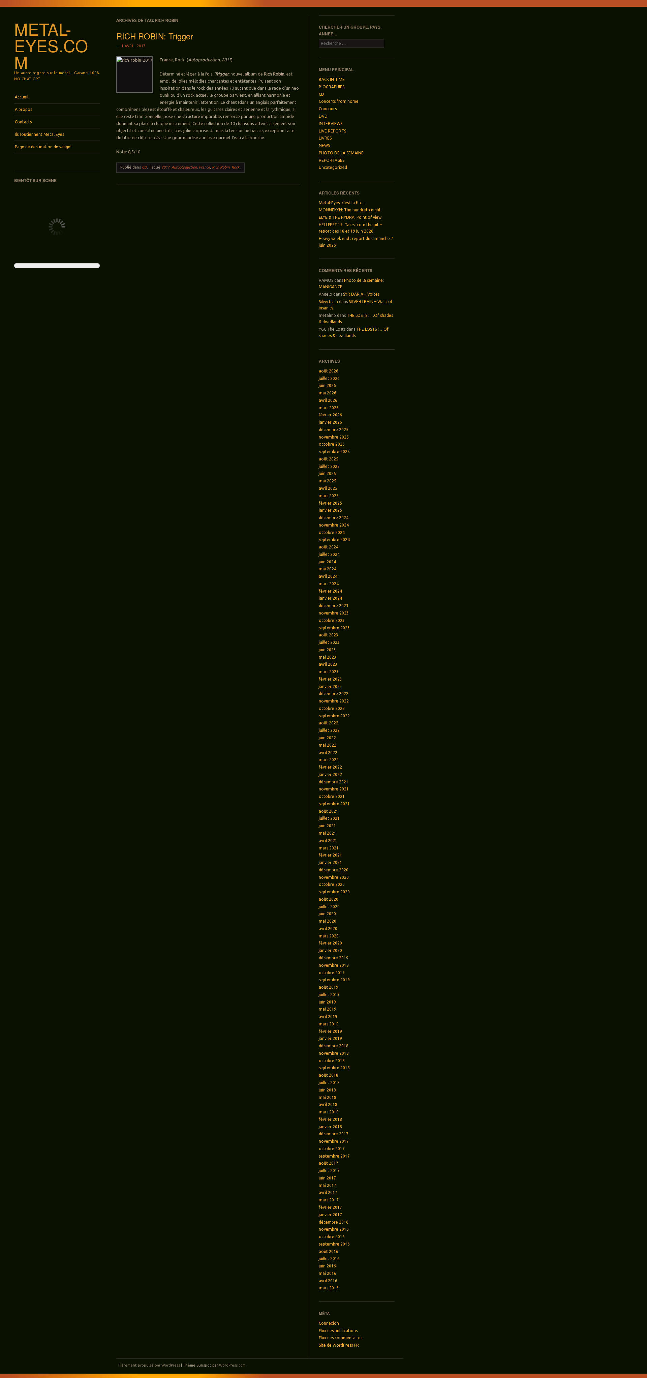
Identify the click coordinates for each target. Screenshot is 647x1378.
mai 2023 (327, 657)
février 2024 (330, 591)
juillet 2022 (329, 730)
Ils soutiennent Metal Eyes (39, 134)
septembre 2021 (334, 804)
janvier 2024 (330, 598)
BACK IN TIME (332, 79)
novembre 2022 (334, 701)
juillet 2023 (329, 642)
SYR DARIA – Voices (361, 294)
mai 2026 (327, 393)
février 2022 (330, 767)
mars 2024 (329, 583)
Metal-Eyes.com (51, 45)
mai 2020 (327, 921)
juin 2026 (327, 385)
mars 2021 (329, 848)
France (204, 167)
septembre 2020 (334, 892)
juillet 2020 (329, 906)
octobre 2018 (332, 1060)
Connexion (329, 1323)
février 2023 (330, 679)
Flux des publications (338, 1330)
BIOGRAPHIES (331, 87)
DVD (323, 116)
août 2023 (328, 635)
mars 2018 (329, 1112)
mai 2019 (327, 1009)
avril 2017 (328, 1192)
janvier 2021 (330, 862)
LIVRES (325, 138)
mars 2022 (329, 759)
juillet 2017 (329, 1170)
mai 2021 (327, 833)
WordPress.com (232, 1365)
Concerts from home (339, 101)
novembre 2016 (334, 1229)
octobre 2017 (332, 1148)
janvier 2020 (330, 950)
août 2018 (328, 1075)
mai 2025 (327, 481)
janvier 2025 (330, 510)
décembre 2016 (333, 1222)
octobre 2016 (332, 1236)
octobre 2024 (332, 532)
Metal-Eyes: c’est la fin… (342, 203)
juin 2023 (327, 650)
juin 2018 (327, 1090)
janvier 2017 (330, 1214)
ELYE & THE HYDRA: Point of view (350, 217)
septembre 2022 (334, 716)
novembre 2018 (334, 1053)
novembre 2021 (334, 789)
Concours (328, 109)
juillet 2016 (329, 1258)
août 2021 (328, 811)
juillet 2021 (329, 818)
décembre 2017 (333, 1134)
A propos (23, 109)
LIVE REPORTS (332, 131)
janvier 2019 (330, 1038)
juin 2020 (327, 913)
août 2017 (328, 1163)
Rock (236, 167)
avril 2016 (328, 1281)
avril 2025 (328, 488)
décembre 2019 (333, 958)
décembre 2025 (333, 429)
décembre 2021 (333, 782)
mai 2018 (327, 1097)
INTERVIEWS (330, 123)
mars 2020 (329, 936)
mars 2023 (329, 671)
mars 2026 (329, 408)
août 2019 (328, 987)
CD (144, 167)
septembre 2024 (334, 539)
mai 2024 (327, 569)
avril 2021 (328, 840)
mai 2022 (327, 745)
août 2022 (328, 723)
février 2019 (330, 1031)
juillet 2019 (329, 994)
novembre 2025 (334, 437)
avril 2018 (328, 1104)
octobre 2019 (332, 972)
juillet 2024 (329, 554)
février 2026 (330, 415)
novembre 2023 (334, 613)
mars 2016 (329, 1288)
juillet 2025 (329, 466)
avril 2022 (328, 752)
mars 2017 (329, 1200)
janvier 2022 (330, 774)
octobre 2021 (332, 796)
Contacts (23, 122)
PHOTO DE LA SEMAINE (341, 153)
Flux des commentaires (340, 1338)
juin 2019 (327, 1002)
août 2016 (328, 1251)
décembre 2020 (333, 870)
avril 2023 (328, 664)
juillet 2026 (329, 378)
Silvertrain (328, 301)
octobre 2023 (332, 620)
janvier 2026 (330, 422)
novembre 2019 (334, 965)
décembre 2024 (333, 517)
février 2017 (330, 1207)
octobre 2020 (332, 884)
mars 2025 (329, 495)
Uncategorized (333, 167)
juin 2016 (327, 1266)
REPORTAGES (331, 160)
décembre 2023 (333, 605)
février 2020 (330, 943)
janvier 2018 (330, 1127)
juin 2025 (327, 473)
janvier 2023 (330, 686)
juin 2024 (327, 562)
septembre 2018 (334, 1068)
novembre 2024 (334, 525)
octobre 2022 (332, 708)
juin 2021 (327, 825)
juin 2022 (327, 738)
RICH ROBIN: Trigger (154, 36)
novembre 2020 (334, 877)
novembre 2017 (334, 1141)
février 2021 (330, 855)
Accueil (21, 97)
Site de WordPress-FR (339, 1345)
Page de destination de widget (43, 147)
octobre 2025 (332, 444)
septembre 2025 (334, 451)
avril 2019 (328, 1016)
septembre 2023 (334, 628)
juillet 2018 (329, 1082)
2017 (165, 167)
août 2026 (328, 371)
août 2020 (328, 899)
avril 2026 (328, 400)
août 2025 (328, 459)
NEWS (324, 145)
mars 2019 (329, 1024)
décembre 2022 (333, 693)
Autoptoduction (184, 167)
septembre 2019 (334, 980)
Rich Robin (220, 167)
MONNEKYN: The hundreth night (350, 210)
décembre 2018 (333, 1046)
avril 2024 (328, 576)
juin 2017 (327, 1178)
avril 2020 (328, 928)
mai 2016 (327, 1273)
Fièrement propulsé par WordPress (149, 1365)
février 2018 (330, 1119)
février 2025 (330, 503)
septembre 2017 (334, 1156)
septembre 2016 (334, 1244)
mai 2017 (327, 1185)
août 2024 (328, 547)
